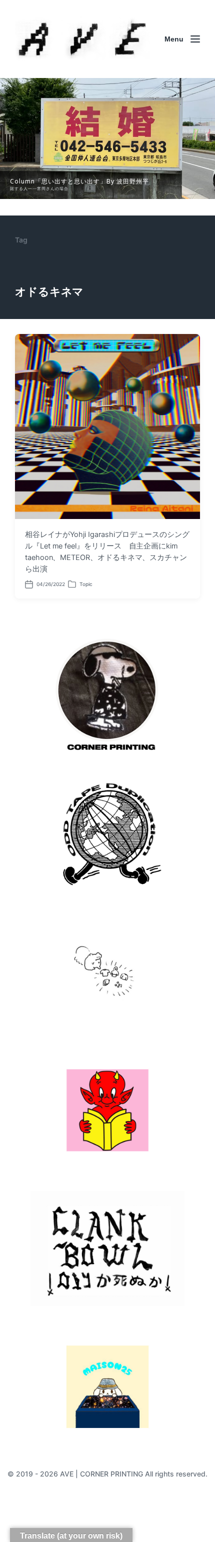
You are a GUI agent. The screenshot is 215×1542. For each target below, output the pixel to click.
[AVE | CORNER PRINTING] (82, 39)
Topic (86, 584)
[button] (107, 138)
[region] (107, 138)
